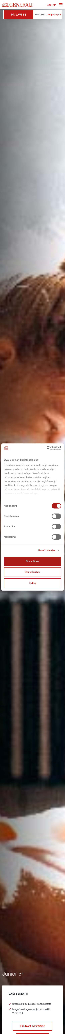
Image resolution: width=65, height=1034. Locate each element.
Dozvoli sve (32, 561)
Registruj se (54, 14)
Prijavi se (18, 14)
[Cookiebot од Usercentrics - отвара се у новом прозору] (46, 448)
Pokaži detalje (46, 550)
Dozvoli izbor (32, 572)
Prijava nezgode (32, 1026)
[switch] (56, 516)
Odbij (32, 583)
